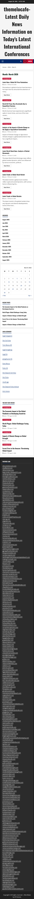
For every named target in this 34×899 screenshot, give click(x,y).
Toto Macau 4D (7, 345)
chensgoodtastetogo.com (10, 780)
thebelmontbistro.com (9, 625)
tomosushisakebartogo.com (11, 872)
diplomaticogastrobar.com (10, 874)
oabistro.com (6, 666)
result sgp (5, 382)
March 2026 (5, 236)
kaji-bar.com (6, 744)
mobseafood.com (7, 612)
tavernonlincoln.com (8, 818)
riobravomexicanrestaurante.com (13, 502)
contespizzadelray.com (9, 513)
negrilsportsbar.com (8, 629)
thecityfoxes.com (7, 568)
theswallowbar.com (8, 714)
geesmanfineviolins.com (9, 487)
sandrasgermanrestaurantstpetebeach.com (16, 557)
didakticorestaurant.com (10, 844)
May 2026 (5, 230)
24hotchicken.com (8, 470)
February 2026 (6, 240)
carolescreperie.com (8, 555)
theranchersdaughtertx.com (11, 795)
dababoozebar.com (8, 814)
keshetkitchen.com (8, 876)
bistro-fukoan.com (8, 644)
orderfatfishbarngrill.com (10, 767)
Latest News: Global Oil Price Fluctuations (15, 82)
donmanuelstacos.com (9, 731)
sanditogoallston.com (9, 474)
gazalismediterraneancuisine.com (13, 889)
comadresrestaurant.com (10, 835)
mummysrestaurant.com (10, 757)
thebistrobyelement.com (10, 600)
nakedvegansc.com (8, 886)
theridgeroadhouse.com (10, 476)
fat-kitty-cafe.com (7, 855)
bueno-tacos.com (7, 778)
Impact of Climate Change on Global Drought (14, 316)
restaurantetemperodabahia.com (12, 704)
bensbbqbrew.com (8, 880)
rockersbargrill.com (8, 685)
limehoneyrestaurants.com (10, 840)
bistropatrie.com (7, 583)
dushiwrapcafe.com (8, 631)
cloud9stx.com (7, 697)
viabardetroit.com (8, 595)
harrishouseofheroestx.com (11, 591)
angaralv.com (6, 521)
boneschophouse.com (9, 570)
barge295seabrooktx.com (10, 770)
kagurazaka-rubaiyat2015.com (11, 472)
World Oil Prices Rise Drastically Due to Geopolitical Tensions (14, 105)
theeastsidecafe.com (8, 759)
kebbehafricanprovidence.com (11, 496)
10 (9, 282)
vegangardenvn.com (8, 882)
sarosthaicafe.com (8, 789)
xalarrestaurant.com (8, 829)
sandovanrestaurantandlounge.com (13, 846)
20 (21, 286)
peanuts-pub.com (8, 668)
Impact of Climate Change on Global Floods (13, 325)
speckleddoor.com (8, 500)
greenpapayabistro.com (9, 719)
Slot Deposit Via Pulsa (9, 373)
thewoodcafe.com (8, 483)
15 (29, 282)
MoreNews (27, 895)
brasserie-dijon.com (8, 776)
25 (13, 289)
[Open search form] (21, 61)
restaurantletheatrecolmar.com (12, 540)
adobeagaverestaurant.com (11, 823)
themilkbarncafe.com (9, 687)
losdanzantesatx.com (9, 606)
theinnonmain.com (8, 485)
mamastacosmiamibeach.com (11, 693)
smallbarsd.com (7, 468)
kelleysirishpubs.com (9, 810)
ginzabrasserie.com (8, 691)
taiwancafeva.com (8, 489)
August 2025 (5, 260)
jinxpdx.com (6, 515)
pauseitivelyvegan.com (9, 884)
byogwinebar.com (8, 638)
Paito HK (5, 368)
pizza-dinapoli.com (8, 508)
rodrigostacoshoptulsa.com (11, 742)
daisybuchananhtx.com (9, 581)
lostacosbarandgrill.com (10, 648)
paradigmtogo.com (8, 655)
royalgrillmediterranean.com (11, 787)
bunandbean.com (8, 527)
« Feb (4, 295)
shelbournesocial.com (9, 506)
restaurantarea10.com (9, 530)
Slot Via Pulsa (6, 340)
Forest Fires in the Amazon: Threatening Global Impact (15, 449)
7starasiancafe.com (8, 523)
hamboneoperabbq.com (10, 878)
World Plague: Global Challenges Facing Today (14, 312)
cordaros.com (6, 525)
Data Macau (6, 363)
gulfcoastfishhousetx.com (10, 763)
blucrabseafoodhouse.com (10, 680)
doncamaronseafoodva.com (11, 797)
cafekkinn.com (6, 859)
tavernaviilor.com (7, 723)
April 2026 (5, 233)
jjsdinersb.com (7, 821)
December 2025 (6, 247)
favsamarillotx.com (8, 804)
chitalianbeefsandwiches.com (11, 721)
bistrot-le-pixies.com (8, 699)
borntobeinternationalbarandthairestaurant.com (17, 850)
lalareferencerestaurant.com (11, 833)
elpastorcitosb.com (8, 481)
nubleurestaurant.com (9, 825)
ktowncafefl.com (7, 676)
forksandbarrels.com (9, 623)
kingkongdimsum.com (9, 736)
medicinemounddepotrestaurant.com (14, 831)
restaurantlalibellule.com (10, 827)
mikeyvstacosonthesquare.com (12, 578)
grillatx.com (6, 659)
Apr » (30, 295)
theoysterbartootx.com (9, 746)
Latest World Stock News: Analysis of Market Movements (15, 152)
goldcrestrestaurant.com (10, 842)
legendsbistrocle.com (9, 672)
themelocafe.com (7, 857)
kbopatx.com (6, 563)
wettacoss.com (7, 602)
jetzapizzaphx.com (8, 863)
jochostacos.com (7, 801)
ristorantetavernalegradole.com (12, 617)
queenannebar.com (8, 774)
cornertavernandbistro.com (11, 799)
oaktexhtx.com (7, 761)
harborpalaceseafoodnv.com (11, 610)
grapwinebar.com (7, 640)
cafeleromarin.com (8, 682)
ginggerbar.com (7, 712)
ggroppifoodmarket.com (10, 551)
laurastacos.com (7, 725)
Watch (30, 61)
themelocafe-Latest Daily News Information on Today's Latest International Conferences (17, 31)
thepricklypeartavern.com (10, 755)
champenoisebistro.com (10, 748)
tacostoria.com (7, 604)
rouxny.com (6, 536)
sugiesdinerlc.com (8, 695)
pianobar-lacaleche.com (9, 574)
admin (5, 84)
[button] (2, 61)
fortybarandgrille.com (9, 510)
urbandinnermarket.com (10, 653)
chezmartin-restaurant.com (11, 572)
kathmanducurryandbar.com (11, 729)
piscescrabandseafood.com (11, 808)
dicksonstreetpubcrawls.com (11, 614)
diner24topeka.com (8, 716)
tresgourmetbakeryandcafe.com (12, 710)
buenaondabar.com (8, 621)
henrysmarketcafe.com (9, 538)
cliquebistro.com (7, 587)
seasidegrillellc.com (8, 784)
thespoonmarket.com (9, 553)
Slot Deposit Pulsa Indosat (10, 387)
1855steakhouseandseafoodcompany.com (15, 738)
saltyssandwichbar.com (9, 663)
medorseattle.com (8, 646)
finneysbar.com (7, 689)
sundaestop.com (7, 491)
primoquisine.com (8, 566)
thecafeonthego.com (8, 634)
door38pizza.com (7, 865)
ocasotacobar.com (8, 598)
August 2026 (5, 220)
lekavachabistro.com (8, 642)
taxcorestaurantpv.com (9, 806)
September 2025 (6, 257)
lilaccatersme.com (8, 498)
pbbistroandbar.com (8, 661)
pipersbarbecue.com (8, 636)
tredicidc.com (6, 542)
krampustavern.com (8, 812)
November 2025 (6, 250)
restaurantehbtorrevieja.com (11, 848)
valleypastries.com (8, 532)
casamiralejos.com (8, 561)
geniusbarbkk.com (8, 765)
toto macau (6, 391)
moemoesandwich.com (9, 816)
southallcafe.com (7, 740)
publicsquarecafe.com (9, 727)
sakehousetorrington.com (10, 549)
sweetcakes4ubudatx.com (10, 674)
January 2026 (6, 243)
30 (4, 293)
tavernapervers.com (8, 706)
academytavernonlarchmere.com (12, 782)
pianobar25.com (7, 608)
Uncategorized (6, 78)
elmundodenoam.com (9, 466)
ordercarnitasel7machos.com (11, 517)
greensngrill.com (7, 546)
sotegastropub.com (8, 708)
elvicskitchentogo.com (9, 657)
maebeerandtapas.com (9, 750)
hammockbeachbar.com (10, 670)
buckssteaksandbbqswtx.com (11, 753)
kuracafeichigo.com (8, 852)
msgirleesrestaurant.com (10, 678)
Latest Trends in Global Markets (12, 196)
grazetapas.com (7, 702)
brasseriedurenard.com (9, 534)
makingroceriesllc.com (9, 559)
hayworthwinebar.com (9, 791)
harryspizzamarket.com (9, 867)
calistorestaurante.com (9, 544)
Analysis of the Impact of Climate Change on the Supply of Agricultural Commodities (15, 128)
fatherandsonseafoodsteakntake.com (14, 585)
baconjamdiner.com (8, 793)
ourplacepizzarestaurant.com (11, 861)
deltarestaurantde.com (9, 838)
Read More (7, 95)
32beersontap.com (8, 493)
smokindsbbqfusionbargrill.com (12, 772)
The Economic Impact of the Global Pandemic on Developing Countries (14, 412)
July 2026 (5, 223)
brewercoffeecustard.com (10, 504)
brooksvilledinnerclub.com (10, 589)
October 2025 (6, 253)
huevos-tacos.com (8, 651)
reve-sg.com (6, 519)
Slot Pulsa (5, 377)
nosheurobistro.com (8, 479)
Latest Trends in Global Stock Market (13, 175)
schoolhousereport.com (10, 576)
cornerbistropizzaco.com (10, 627)
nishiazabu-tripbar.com (9, 619)
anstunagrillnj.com (8, 869)
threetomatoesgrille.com (10, 733)
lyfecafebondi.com (8, 593)
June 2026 (5, 226)
